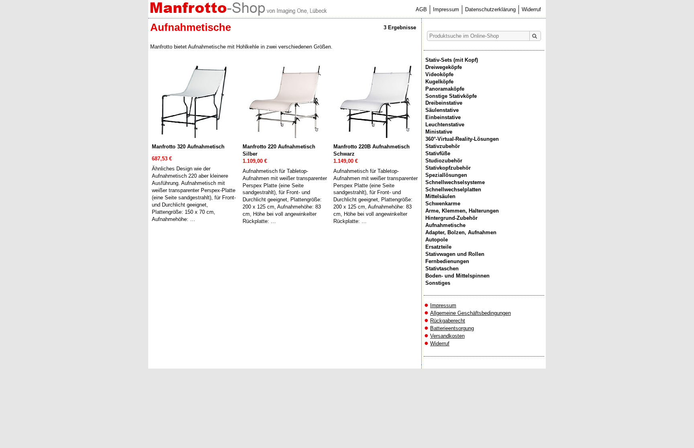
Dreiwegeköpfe (443, 67)
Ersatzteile (438, 247)
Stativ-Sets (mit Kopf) (451, 60)
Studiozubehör (443, 161)
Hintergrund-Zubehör (451, 218)
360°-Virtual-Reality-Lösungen (462, 139)
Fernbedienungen (447, 261)
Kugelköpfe (439, 82)
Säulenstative (442, 110)
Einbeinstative (443, 117)
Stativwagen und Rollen (454, 254)
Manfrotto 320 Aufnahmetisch (188, 147)
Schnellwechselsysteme (455, 182)
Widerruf (531, 9)
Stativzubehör (442, 146)
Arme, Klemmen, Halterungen (462, 211)
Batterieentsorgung (452, 328)
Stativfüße (437, 153)
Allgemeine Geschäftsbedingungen (470, 313)
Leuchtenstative (444, 125)
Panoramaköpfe (444, 89)
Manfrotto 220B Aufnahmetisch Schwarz (371, 150)
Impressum (446, 9)
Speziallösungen (446, 175)
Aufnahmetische (445, 225)
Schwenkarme (442, 204)
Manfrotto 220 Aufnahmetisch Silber (279, 150)
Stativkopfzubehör (448, 168)
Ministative (438, 132)
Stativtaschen (442, 269)
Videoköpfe (439, 74)
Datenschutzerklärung (490, 9)
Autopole (436, 240)
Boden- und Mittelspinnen (457, 276)
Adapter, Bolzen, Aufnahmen (460, 232)
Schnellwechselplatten (453, 189)
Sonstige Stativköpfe (451, 96)
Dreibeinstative (443, 103)
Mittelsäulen (440, 196)
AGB (421, 9)
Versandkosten (447, 336)
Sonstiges (437, 283)
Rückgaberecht (447, 321)
